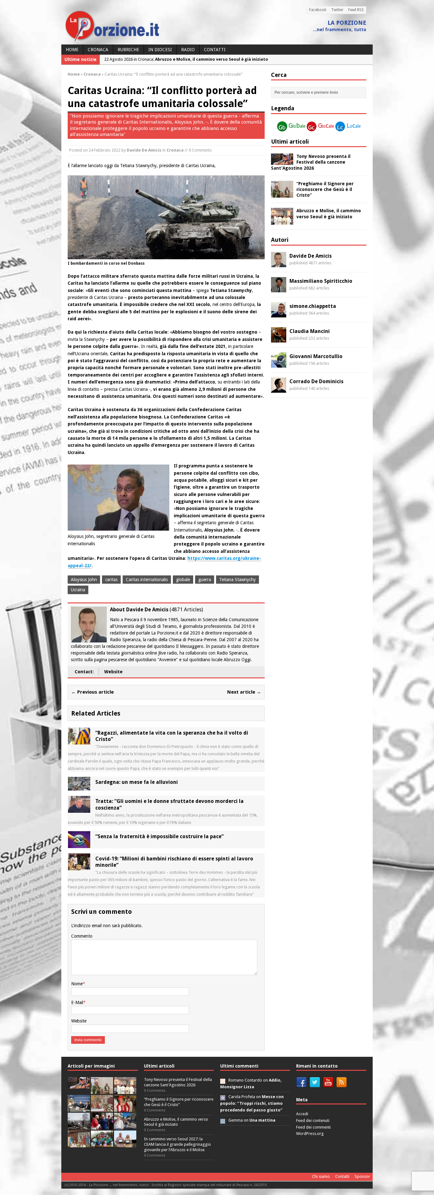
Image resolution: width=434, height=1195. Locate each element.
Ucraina (78, 589)
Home (72, 49)
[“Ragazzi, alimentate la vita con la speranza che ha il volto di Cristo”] (79, 740)
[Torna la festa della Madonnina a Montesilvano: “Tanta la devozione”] (125, 1126)
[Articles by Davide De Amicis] (278, 263)
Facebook (317, 10)
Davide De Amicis (144, 150)
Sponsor (362, 1176)
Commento (81, 936)
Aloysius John (84, 579)
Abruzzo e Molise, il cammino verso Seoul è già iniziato (176, 1122)
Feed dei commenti (313, 1127)
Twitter (337, 10)
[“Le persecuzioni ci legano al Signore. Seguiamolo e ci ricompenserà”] (102, 1108)
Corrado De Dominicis (316, 381)
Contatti (215, 49)
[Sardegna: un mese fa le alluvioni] (79, 787)
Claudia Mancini (309, 331)
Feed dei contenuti (312, 1120)
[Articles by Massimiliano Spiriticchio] (278, 288)
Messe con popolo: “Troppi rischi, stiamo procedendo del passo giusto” (252, 1103)
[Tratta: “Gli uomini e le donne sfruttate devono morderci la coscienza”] (79, 809)
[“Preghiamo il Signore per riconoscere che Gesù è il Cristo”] (282, 193)
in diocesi (160, 49)
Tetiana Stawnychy (237, 579)
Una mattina (262, 1120)
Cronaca (98, 49)
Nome (77, 983)
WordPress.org (310, 1133)
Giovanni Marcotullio (315, 356)
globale (183, 579)
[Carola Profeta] (222, 1096)
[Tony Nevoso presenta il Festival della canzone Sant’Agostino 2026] (282, 161)
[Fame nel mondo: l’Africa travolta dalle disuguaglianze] (102, 1143)
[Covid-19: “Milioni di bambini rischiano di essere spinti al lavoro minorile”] (79, 866)
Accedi (302, 1113)
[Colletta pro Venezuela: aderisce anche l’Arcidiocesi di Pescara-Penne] (79, 1126)
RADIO (188, 49)
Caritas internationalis (147, 579)
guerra (204, 579)
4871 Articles (186, 610)
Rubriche (128, 49)
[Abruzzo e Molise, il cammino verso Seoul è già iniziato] (282, 221)
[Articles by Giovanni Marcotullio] (278, 363)
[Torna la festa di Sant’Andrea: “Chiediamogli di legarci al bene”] (79, 1143)
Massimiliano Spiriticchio (320, 281)
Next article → (244, 692)
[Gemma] (222, 1120)
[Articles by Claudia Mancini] (278, 338)
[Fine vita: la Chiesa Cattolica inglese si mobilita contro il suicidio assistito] (102, 1126)
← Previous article (92, 692)
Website (113, 671)
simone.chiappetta (312, 306)
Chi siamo (321, 1176)
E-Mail (77, 1002)
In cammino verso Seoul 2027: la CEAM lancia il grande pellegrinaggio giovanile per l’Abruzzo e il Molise (177, 1144)
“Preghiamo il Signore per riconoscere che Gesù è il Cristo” (325, 189)
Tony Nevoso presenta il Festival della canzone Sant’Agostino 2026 (310, 162)
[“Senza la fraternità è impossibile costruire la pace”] (79, 844)
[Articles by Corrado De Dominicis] (278, 388)
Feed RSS (356, 10)
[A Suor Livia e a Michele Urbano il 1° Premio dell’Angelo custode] (125, 1143)
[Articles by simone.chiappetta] (278, 313)
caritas (111, 579)
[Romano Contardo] (222, 1080)
